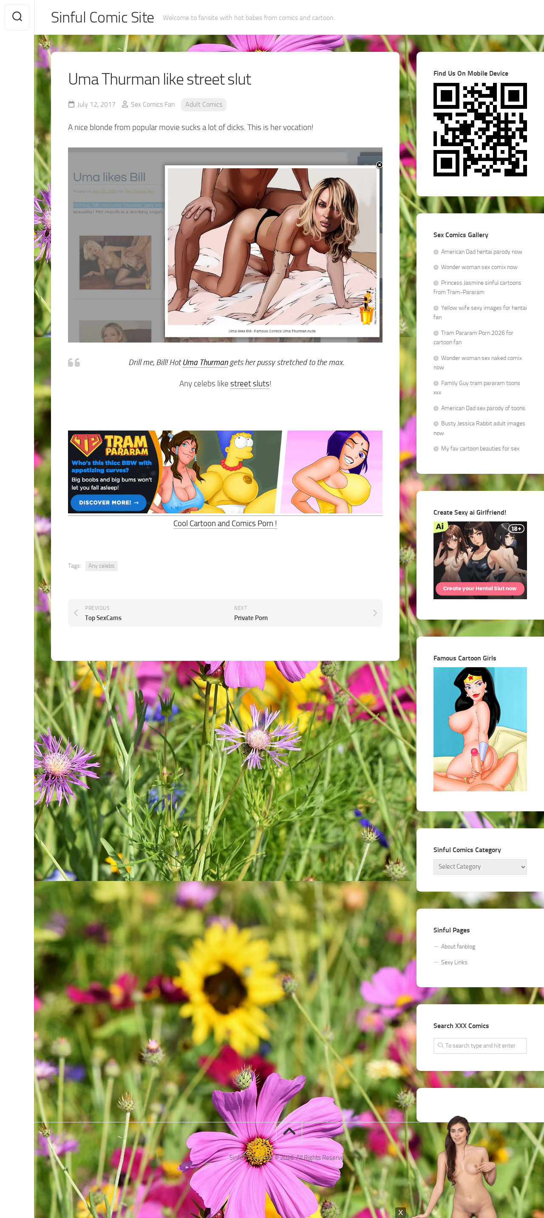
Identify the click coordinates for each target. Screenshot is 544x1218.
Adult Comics (203, 104)
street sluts (249, 383)
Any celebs (101, 565)
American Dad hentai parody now (481, 251)
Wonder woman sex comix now (479, 267)
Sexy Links (454, 962)
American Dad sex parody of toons (483, 408)
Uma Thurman (205, 362)
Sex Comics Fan (153, 104)
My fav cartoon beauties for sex (480, 448)
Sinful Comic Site (102, 17)
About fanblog (458, 946)
